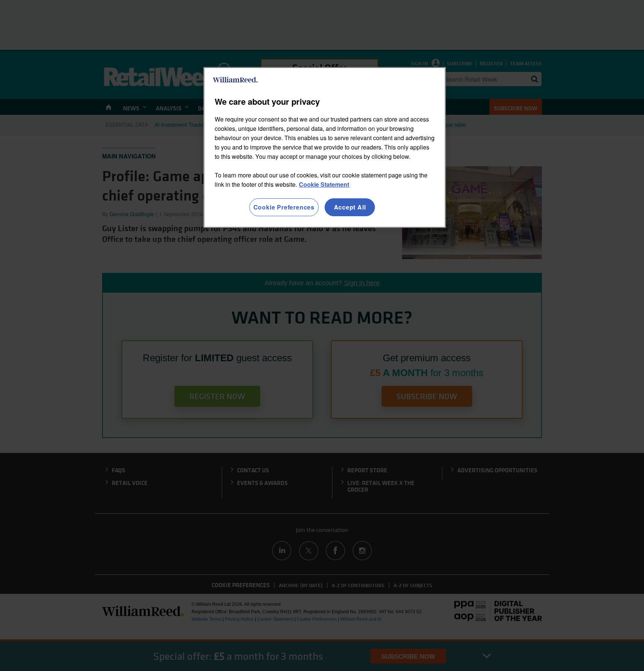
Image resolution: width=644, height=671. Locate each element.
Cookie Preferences (284, 207)
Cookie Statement (324, 184)
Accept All (350, 207)
